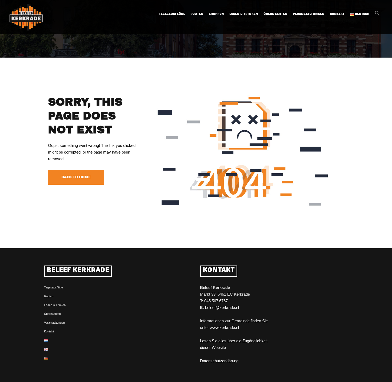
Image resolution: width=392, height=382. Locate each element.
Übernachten (275, 14)
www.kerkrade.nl (224, 327)
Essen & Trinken (243, 14)
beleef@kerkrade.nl (222, 307)
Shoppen (216, 14)
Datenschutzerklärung (219, 361)
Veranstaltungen (309, 14)
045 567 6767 (216, 301)
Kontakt (337, 14)
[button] (377, 14)
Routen (196, 14)
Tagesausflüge (53, 287)
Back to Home (76, 177)
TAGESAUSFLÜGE (172, 14)
